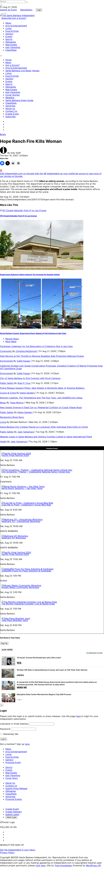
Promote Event (13, 762)
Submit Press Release (16, 788)
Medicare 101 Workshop (13, 537)
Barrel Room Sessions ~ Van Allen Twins (22, 488)
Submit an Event (8, 9)
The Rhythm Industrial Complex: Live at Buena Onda (28, 603)
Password (5, 729)
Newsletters (26, 9)
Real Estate (11, 44)
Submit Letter (12, 814)
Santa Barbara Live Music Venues (22, 70)
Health (3, 441)
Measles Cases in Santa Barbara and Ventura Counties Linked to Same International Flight (46, 436)
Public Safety (7, 383)
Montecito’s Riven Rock (12, 417)
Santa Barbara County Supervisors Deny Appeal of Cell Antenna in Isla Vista (33, 333)
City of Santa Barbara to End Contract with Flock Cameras (30, 378)
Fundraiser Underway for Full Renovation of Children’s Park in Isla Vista (36, 346)
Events (8, 36)
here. (27, 744)
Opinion (9, 33)
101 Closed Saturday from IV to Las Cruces (18, 216)
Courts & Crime (8, 392)
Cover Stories (12, 95)
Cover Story (11, 778)
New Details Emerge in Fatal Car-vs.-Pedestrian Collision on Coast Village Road (41, 407)
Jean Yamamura (25, 431)
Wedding (9, 97)
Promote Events (13, 799)
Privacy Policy (7, 852)
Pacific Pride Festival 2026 (15, 455)
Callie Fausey (23, 361)
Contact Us (11, 111)
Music (3, 402)
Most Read (10, 341)
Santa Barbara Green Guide (19, 100)
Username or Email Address (14, 723)
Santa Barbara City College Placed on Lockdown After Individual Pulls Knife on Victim (44, 427)
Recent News (12, 338)
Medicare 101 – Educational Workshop (20, 521)
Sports (8, 39)
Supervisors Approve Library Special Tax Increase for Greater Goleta (30, 274)
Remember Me (10, 734)
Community (6, 351)
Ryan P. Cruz (23, 383)
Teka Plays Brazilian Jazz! (14, 620)
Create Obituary (13, 811)
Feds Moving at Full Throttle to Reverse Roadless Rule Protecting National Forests (42, 356)
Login (39, 10)
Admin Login (11, 817)
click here (41, 865)
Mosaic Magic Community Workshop (20, 587)
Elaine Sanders (27, 392)
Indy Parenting (12, 47)
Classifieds (11, 50)
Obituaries (10, 42)
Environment (7, 361)
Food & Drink (12, 31)
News (8, 23)
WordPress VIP (93, 865)
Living (8, 28)
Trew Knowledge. (64, 865)
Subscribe (6, 18)
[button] (52, 661)
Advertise (10, 105)
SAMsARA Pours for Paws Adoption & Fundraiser (26, 570)
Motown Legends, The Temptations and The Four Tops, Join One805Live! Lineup (41, 397)
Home (8, 59)
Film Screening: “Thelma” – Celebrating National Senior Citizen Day (35, 471)
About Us (10, 108)
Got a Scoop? (19, 18)
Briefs (3, 134)
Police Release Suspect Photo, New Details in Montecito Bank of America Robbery (42, 388)
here (78, 716)
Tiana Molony (17, 402)
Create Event (12, 114)
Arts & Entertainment (16, 25)
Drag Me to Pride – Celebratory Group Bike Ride (26, 504)
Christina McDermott (26, 351)
